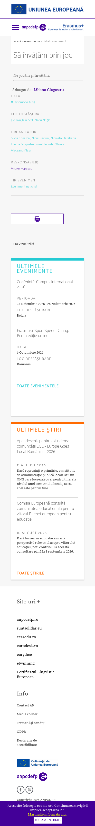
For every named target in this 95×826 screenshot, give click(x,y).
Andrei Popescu (21, 168)
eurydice (24, 654)
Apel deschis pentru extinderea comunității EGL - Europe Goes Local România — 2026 (43, 446)
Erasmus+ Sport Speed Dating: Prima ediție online (42, 333)
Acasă (17, 41)
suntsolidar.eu (29, 628)
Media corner (27, 714)
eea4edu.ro (26, 637)
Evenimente (32, 41)
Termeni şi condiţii (31, 723)
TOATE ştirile (30, 573)
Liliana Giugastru (49, 89)
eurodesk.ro (27, 645)
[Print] (37, 223)
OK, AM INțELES (47, 820)
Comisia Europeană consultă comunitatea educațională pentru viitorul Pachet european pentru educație (45, 511)
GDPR (21, 732)
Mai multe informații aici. (47, 814)
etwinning (26, 663)
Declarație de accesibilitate (27, 742)
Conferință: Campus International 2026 (45, 284)
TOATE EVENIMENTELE (38, 386)
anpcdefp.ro (27, 619)
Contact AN (25, 705)
